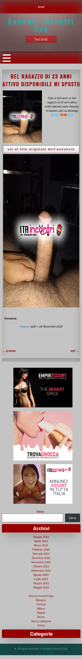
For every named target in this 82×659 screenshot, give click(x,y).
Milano (41, 608)
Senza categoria (41, 621)
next (75, 350)
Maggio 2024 (41, 537)
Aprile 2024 (41, 541)
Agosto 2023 (41, 575)
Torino (41, 625)
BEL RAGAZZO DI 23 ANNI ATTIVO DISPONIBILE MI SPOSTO (41, 80)
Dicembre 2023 (41, 558)
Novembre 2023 (41, 562)
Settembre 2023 (41, 570)
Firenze (41, 604)
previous (9, 350)
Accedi (41, 7)
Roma (41, 617)
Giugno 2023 (41, 583)
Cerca (40, 511)
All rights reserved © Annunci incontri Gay (42, 648)
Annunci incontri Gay (41, 596)
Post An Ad (41, 39)
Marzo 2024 (41, 545)
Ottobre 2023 (41, 566)
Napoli (41, 613)
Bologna (41, 600)
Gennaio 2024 (41, 554)
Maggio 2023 (41, 587)
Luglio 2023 (41, 579)
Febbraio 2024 (41, 549)
